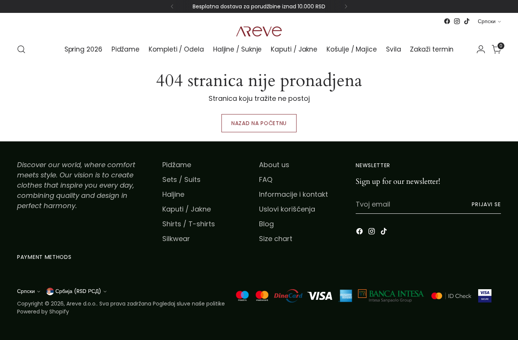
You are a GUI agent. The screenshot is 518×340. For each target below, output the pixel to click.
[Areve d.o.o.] (259, 31)
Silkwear (176, 238)
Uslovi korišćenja (287, 209)
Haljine (173, 194)
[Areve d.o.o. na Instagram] (457, 21)
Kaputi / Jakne (186, 209)
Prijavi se (486, 204)
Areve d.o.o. (81, 303)
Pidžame (176, 164)
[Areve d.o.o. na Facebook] (447, 21)
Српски (487, 21)
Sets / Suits (181, 179)
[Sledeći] (345, 6)
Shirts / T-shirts (188, 224)
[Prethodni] (172, 6)
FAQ (265, 179)
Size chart (275, 238)
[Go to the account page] (480, 49)
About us (274, 164)
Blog (266, 224)
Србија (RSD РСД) (78, 291)
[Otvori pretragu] (21, 49)
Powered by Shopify (43, 311)
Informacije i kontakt (293, 194)
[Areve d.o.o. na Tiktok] (466, 21)
